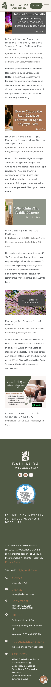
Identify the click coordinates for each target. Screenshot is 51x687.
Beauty (32, 147)
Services (19, 654)
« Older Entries (13, 436)
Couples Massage (21, 675)
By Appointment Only (24, 620)
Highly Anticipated (28, 570)
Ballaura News (37, 53)
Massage (24, 57)
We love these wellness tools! (27, 647)
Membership (36, 57)
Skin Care (19, 62)
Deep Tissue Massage (23, 666)
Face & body (11, 332)
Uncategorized (32, 62)
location (20, 601)
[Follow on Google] (20, 475)
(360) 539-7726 (19, 582)
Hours (17, 615)
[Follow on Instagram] (25, 475)
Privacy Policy (12, 562)
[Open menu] (46, 5)
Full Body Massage (22, 662)
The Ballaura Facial (25, 659)
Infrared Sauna (12, 57)
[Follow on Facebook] (31, 475)
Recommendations (28, 641)
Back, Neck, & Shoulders (25, 669)
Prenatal (16, 672)
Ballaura (12, 53)
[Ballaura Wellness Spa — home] (15, 6)
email (17, 589)
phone (17, 578)
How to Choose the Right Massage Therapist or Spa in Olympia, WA (25, 140)
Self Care (9, 62)
